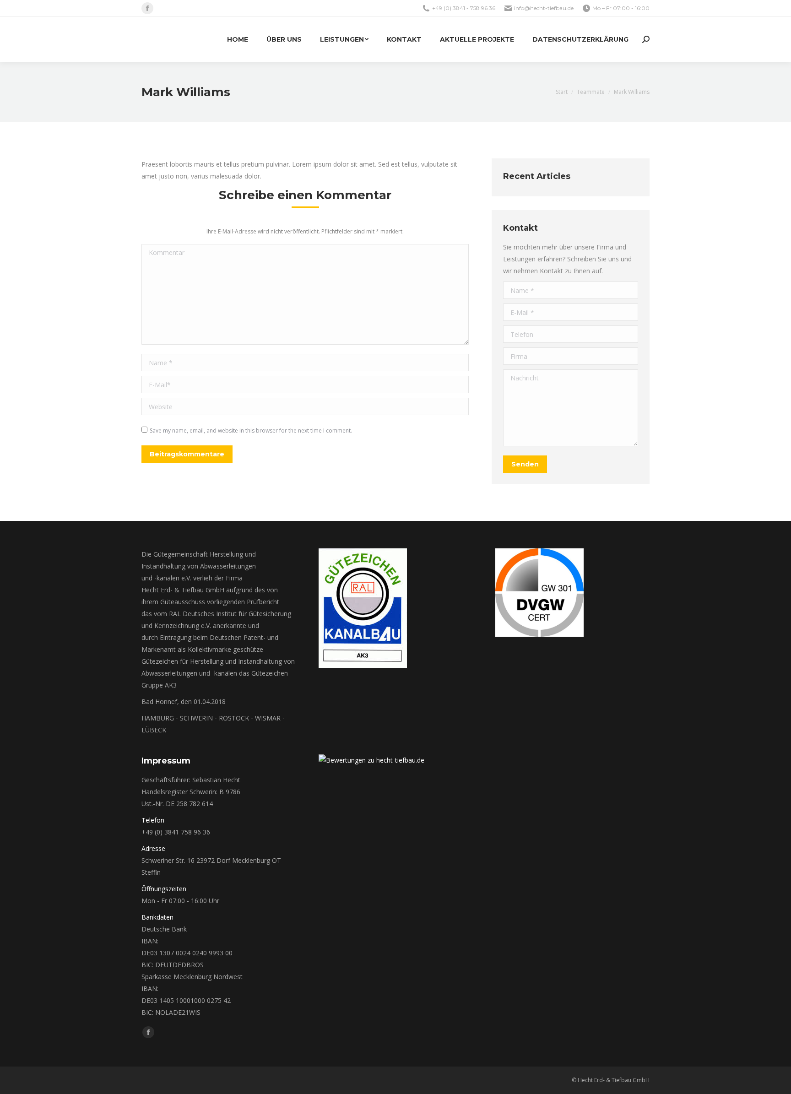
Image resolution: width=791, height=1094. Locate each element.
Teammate (591, 92)
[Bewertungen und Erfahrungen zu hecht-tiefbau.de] (371, 760)
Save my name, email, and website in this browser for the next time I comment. (251, 430)
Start (562, 92)
